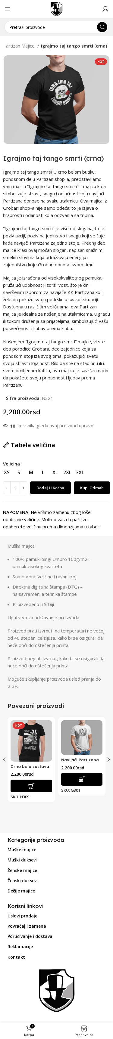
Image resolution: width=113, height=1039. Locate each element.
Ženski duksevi (23, 880)
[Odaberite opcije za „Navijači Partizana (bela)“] (82, 779)
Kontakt (16, 957)
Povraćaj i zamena (27, 926)
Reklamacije (20, 946)
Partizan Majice (19, 46)
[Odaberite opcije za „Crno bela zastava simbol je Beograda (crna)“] (31, 786)
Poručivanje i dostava (30, 936)
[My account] (105, 9)
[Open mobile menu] (8, 9)
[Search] (102, 27)
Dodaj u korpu (50, 487)
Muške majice (22, 849)
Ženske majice (22, 870)
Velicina (11, 464)
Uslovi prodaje (22, 916)
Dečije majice (21, 891)
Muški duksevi (22, 860)
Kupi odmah (92, 487)
